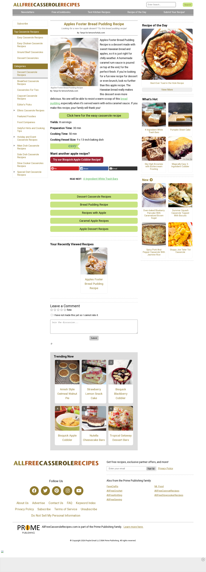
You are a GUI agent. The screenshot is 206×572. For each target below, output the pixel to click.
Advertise (38, 503)
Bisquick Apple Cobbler (67, 438)
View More (167, 89)
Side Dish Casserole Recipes (28, 156)
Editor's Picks (24, 104)
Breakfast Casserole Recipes (28, 82)
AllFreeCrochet (114, 490)
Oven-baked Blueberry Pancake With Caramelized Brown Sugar (154, 214)
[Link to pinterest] (56, 490)
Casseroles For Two (28, 90)
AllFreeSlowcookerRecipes (168, 495)
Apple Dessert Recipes (93, 229)
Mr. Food (159, 486)
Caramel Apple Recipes (94, 220)
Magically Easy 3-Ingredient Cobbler (180, 165)
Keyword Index (86, 503)
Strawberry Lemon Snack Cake (93, 394)
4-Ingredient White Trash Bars (100, 178)
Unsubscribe (89, 509)
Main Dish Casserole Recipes (28, 147)
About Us (22, 503)
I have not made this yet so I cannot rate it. (76, 315)
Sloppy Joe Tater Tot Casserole (180, 251)
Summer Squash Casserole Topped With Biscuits (180, 213)
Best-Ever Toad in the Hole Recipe (167, 83)
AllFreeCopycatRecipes (166, 490)
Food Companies (26, 122)
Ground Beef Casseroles (30, 52)
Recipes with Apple (94, 212)
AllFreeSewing (114, 499)
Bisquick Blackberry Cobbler (120, 394)
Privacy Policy (24, 509)
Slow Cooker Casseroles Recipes (30, 165)
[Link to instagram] (67, 490)
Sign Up (150, 468)
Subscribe (22, 23)
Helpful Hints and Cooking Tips (31, 129)
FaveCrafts (112, 486)
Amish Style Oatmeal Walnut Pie (67, 394)
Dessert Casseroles (28, 58)
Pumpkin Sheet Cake (180, 130)
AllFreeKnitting (114, 495)
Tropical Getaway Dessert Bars (121, 438)
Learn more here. (133, 526)
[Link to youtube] (78, 490)
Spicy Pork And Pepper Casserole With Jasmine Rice (154, 252)
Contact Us (56, 503)
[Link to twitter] (45, 490)
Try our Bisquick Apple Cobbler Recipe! (77, 159)
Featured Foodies (26, 116)
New (145, 180)
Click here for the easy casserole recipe (94, 115)
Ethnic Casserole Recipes (30, 110)
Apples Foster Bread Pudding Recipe (94, 284)
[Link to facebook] (34, 490)
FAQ (69, 503)
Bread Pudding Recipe (94, 204)
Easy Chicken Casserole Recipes (30, 45)
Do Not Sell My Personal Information (55, 515)
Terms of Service (65, 509)
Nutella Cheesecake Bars (94, 438)
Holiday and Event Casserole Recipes (27, 138)
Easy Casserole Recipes (30, 37)
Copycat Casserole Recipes (27, 97)
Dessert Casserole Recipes (27, 73)
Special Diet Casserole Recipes (29, 173)
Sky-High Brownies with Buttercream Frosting (154, 166)
